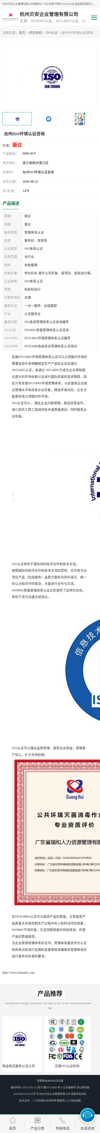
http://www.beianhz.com (19, 972)
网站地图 (75, 1100)
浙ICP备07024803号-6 (49, 1087)
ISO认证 (52, 32)
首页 (22, 32)
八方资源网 (39, 1100)
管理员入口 (63, 1100)
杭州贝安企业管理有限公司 (54, 1094)
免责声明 (51, 1100)
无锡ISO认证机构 (25, 1066)
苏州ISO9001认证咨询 (74, 1066)
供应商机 (35, 32)
